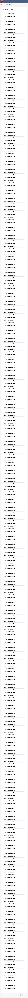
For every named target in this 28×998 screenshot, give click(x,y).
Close (23, 995)
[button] (22, 2)
